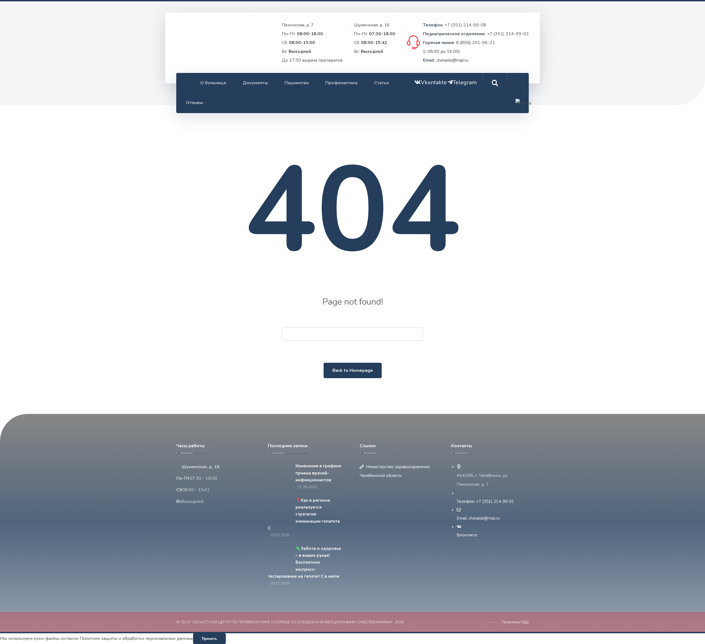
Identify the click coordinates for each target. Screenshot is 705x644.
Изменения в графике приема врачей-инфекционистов (318, 472)
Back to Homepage (352, 370)
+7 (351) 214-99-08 (465, 25)
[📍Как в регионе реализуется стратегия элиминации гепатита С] (279, 508)
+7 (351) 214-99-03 (508, 34)
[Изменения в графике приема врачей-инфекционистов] (279, 473)
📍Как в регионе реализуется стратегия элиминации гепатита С (304, 514)
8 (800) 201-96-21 (475, 43)
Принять (209, 639)
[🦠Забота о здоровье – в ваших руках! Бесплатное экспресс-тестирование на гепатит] (279, 556)
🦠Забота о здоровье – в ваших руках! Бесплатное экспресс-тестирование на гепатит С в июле (304, 562)
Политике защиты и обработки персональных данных (136, 638)
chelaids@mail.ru (452, 60)
